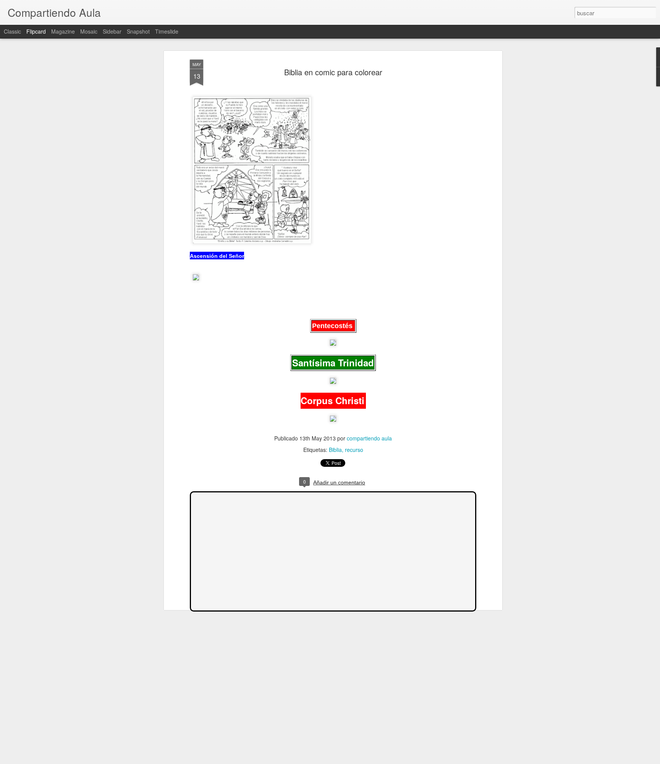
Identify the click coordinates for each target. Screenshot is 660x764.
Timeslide (166, 31)
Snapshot (138, 31)
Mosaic (88, 31)
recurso (354, 449)
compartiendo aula (369, 438)
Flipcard (36, 31)
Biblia (335, 449)
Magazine (63, 31)
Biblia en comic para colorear (333, 72)
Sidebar (112, 31)
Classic (12, 31)
